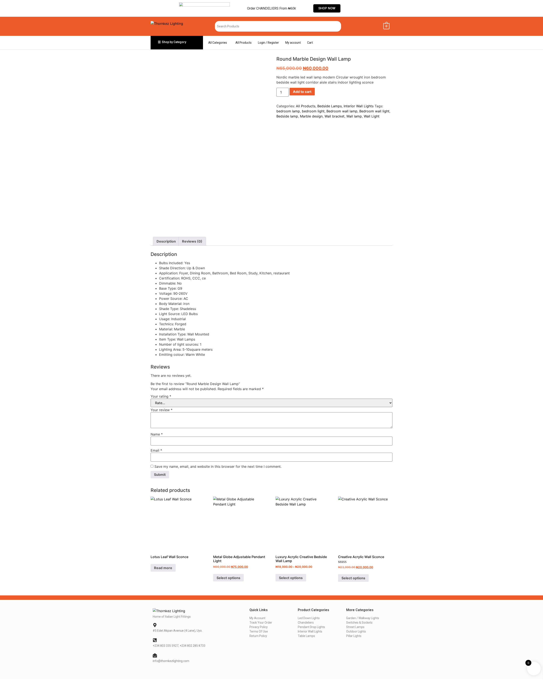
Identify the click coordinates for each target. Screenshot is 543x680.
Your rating (161, 396)
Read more (163, 568)
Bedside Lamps (329, 106)
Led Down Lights (309, 618)
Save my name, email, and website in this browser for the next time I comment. (217, 466)
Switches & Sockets (359, 622)
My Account (257, 618)
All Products (243, 42)
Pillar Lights (353, 636)
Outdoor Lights (356, 631)
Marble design (311, 116)
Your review (161, 410)
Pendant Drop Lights (311, 627)
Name (157, 434)
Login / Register (268, 42)
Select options (228, 578)
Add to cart (302, 91)
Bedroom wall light (374, 111)
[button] (218, 42)
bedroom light (313, 111)
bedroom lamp (288, 111)
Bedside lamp (287, 116)
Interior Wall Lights (359, 106)
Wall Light (371, 116)
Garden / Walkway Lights (362, 618)
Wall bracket (334, 116)
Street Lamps (355, 627)
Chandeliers (306, 622)
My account (293, 42)
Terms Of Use (258, 631)
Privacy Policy (258, 627)
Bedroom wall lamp (341, 111)
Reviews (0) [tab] (192, 241)
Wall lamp (354, 116)
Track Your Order (260, 622)
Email (156, 450)
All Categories (217, 42)
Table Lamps (306, 636)
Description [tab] (166, 241)
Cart (310, 42)
